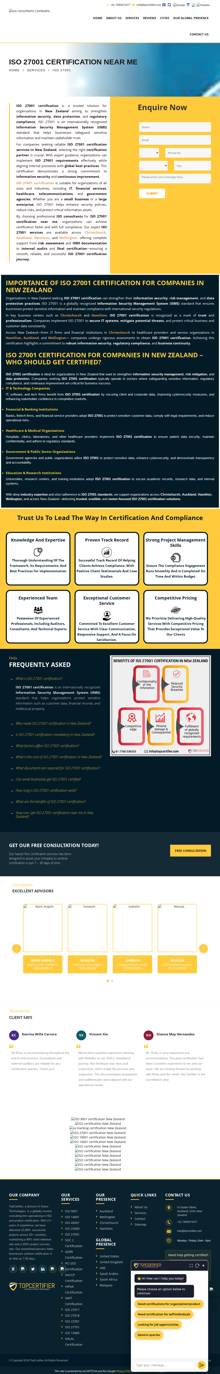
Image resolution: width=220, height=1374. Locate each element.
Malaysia (106, 1285)
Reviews (149, 18)
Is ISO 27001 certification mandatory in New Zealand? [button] (55, 734)
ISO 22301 (72, 1321)
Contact (139, 1219)
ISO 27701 (72, 1327)
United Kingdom (111, 1262)
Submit (152, 193)
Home (97, 18)
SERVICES (36, 70)
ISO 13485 (72, 1333)
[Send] (201, 1365)
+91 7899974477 (120, 4)
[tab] (58, 679)
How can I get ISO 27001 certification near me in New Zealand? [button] (54, 813)
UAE (102, 1268)
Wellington (107, 1217)
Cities (164, 18)
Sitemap (140, 1224)
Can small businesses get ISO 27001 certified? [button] (48, 779)
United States (109, 1256)
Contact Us (199, 34)
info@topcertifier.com (148, 4)
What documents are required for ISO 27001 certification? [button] (58, 768)
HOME (14, 70)
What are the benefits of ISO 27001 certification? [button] (51, 801)
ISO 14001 (72, 1217)
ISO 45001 (72, 1223)
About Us (141, 1207)
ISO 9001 (71, 1211)
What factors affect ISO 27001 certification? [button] (47, 745)
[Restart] (197, 1265)
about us (114, 18)
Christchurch (109, 1223)
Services (140, 1213)
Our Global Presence (191, 18)
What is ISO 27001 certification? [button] (39, 678)
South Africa (108, 1279)
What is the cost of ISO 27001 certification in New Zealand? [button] (59, 757)
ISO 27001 (72, 1234)
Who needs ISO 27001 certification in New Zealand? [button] (53, 723)
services (132, 18)
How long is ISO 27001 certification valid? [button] (46, 790)
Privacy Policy (124, 1371)
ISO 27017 (72, 1310)
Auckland (106, 1211)
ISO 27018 (72, 1315)
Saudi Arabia (109, 1274)
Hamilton (106, 1228)
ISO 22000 (72, 1228)
